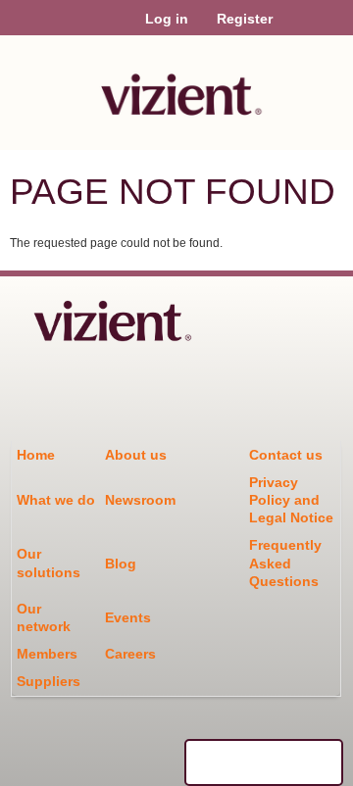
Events (128, 617)
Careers (130, 654)
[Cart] (295, 28)
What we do (56, 500)
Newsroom (140, 500)
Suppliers (48, 681)
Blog (120, 563)
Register (245, 18)
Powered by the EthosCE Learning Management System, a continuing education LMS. (263, 762)
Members (47, 654)
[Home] (176, 87)
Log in (166, 18)
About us (136, 455)
